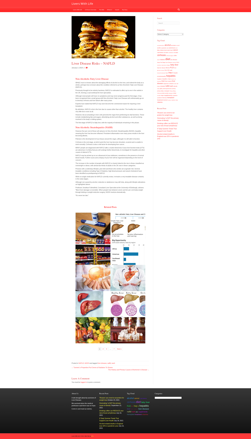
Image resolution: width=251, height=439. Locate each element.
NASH (87, 363)
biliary (158, 50)
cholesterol (170, 52)
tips (166, 97)
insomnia (159, 81)
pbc (161, 88)
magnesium (166, 83)
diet (167, 59)
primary (174, 88)
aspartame (163, 48)
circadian (176, 52)
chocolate (165, 52)
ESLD (177, 62)
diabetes (162, 59)
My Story (124, 10)
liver (163, 81)
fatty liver (174, 65)
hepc (169, 79)
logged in (84, 382)
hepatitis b (159, 79)
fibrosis (168, 67)
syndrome (159, 97)
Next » (119, 349)
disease (175, 59)
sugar (162, 95)
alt (178, 45)
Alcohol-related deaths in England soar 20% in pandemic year (168, 136)
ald (177, 45)
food (175, 67)
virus (177, 100)
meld (175, 83)
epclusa (174, 62)
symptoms (174, 95)
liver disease (102, 363)
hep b (167, 72)
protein (163, 93)
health (170, 70)
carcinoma (160, 52)
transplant (170, 97)
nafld (109, 363)
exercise (159, 65)
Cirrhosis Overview (90, 10)
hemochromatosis (161, 72)
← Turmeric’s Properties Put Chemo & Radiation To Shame (92, 367)
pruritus (167, 93)
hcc (166, 70)
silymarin (171, 93)
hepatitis (171, 75)
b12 (176, 48)
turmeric (166, 100)
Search (117, 10)
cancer (175, 50)
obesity (175, 86)
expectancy (163, 65)
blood (165, 50)
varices (173, 100)
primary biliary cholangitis (163, 91)
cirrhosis (161, 55)
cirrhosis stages (169, 55)
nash (113, 363)
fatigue (168, 65)
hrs (175, 79)
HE (168, 70)
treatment (160, 100)
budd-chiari (169, 50)
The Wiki (101, 10)
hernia (172, 79)
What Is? (109, 10)
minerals (162, 86)
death (158, 59)
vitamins (160, 102)
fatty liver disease (161, 67)
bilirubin (162, 50)
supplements (168, 95)
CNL (92, 436)
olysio (158, 88)
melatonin (171, 83)
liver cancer (168, 81)
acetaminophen (160, 45)
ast (167, 48)
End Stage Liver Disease (166, 62)
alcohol (168, 45)
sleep (174, 93)
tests (163, 97)
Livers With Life (77, 10)
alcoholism (173, 45)
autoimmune (172, 48)
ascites (159, 48)
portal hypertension (167, 88)
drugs (158, 62)
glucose (159, 70)
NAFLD (81, 363)
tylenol (169, 100)
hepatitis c (165, 79)
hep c (171, 73)
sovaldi (158, 95)
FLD (172, 68)
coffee (175, 55)
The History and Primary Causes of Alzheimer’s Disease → (128, 370)
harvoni (162, 70)
